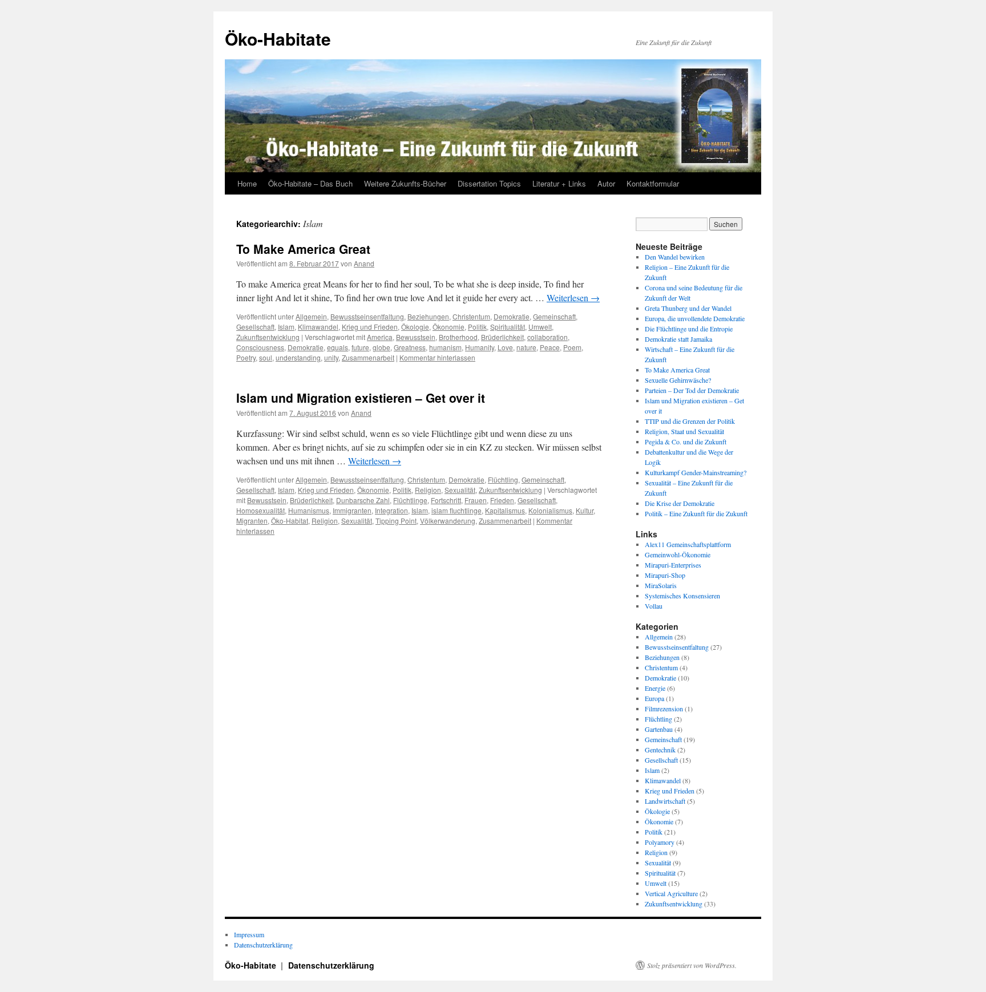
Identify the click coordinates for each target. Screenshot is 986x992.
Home (247, 183)
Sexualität (459, 490)
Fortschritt (446, 500)
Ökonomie (448, 326)
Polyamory (659, 842)
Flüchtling (503, 479)
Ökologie (415, 326)
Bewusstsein (415, 337)
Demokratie (512, 316)
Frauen (475, 500)
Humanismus (308, 510)
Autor (606, 183)
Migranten (252, 520)
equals (337, 347)
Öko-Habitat (289, 520)
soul (265, 357)
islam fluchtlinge (456, 510)
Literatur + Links (559, 183)
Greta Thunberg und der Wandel (688, 308)
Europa (654, 698)
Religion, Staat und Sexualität (684, 431)
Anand (364, 263)
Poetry (246, 357)
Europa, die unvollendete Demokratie (695, 318)
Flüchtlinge (410, 500)
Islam (286, 326)
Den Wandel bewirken (675, 256)
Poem (572, 347)
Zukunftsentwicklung (268, 337)
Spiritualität (507, 326)
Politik (477, 326)
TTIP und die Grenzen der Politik (690, 421)
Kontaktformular (653, 183)
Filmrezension (664, 708)
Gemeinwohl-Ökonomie (677, 554)
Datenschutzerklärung (263, 944)
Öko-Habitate (278, 38)
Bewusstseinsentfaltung (367, 316)
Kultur (584, 510)
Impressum (249, 934)
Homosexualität (260, 510)
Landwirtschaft (665, 800)
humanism (445, 347)
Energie (655, 688)
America (380, 337)
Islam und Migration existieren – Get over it (360, 397)
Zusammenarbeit (368, 357)
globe (381, 347)
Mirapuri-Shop (665, 575)
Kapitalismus (505, 510)
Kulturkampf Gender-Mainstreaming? (695, 472)
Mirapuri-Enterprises (673, 564)
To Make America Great (303, 248)
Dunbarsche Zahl (363, 500)
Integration (391, 510)
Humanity (479, 347)
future (360, 347)
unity (331, 357)
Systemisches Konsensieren (682, 595)
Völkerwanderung (447, 520)
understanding (298, 357)
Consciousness (260, 347)
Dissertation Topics (489, 183)
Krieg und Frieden (370, 326)
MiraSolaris (661, 585)
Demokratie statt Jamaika (678, 338)
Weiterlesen (573, 297)
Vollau (653, 605)
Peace (550, 347)
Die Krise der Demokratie (679, 503)
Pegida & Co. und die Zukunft (685, 441)
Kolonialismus (550, 510)
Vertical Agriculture (671, 893)
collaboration (547, 337)
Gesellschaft (255, 326)
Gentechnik (660, 749)
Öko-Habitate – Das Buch (310, 183)
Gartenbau (659, 729)
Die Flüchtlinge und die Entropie (689, 328)
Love (505, 347)
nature (526, 347)
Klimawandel (318, 326)
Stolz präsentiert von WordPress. (692, 965)
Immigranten (352, 510)
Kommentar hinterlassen (437, 357)
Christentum (471, 316)
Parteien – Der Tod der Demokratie (692, 390)
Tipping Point (396, 520)
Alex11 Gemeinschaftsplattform (688, 544)
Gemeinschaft (554, 316)
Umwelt (540, 326)
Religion (428, 490)
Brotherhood (458, 337)
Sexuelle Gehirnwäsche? (678, 379)
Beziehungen (428, 316)
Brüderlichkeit (502, 337)
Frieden (502, 500)
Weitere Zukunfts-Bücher (405, 183)
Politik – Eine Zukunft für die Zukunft (696, 513)
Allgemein (311, 316)
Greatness (410, 347)
